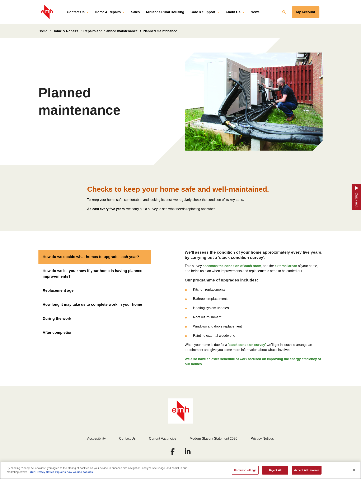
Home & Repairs (108, 12)
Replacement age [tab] (58, 290)
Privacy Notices (262, 438)
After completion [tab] (57, 332)
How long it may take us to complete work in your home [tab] (92, 304)
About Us (232, 12)
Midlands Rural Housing (165, 12)
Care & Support (203, 12)
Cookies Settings (245, 470)
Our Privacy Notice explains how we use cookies (61, 472)
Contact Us (76, 12)
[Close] (354, 470)
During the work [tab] (57, 318)
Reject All (275, 470)
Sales (135, 12)
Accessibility (96, 438)
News (255, 12)
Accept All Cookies (306, 470)
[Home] (46, 12)
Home (42, 31)
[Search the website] (283, 12)
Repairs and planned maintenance (110, 31)
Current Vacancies (162, 438)
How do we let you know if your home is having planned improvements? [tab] (92, 274)
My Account (305, 12)
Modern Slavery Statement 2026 (213, 438)
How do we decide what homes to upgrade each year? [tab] (91, 257)
